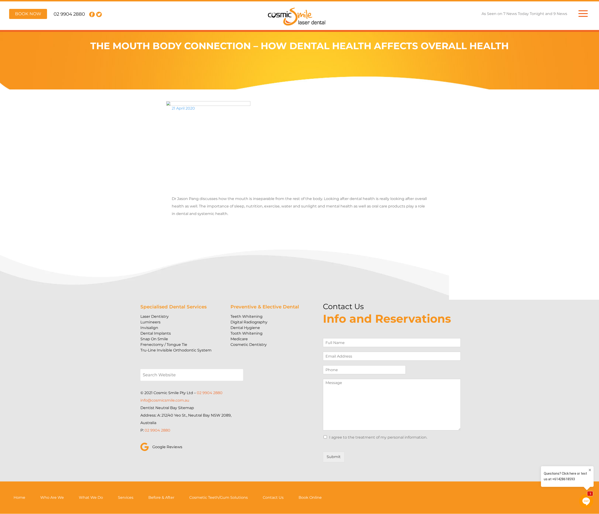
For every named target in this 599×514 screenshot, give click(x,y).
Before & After (161, 497)
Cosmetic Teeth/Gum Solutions (218, 497)
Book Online (310, 497)
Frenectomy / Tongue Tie (163, 344)
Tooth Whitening (246, 333)
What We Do (91, 497)
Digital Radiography (248, 322)
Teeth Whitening (246, 316)
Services (125, 497)
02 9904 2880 (69, 14)
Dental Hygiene (245, 327)
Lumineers (150, 322)
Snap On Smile (154, 339)
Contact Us (273, 497)
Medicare (239, 339)
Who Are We (52, 497)
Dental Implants (155, 333)
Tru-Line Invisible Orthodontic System (176, 350)
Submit (334, 457)
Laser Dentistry (154, 316)
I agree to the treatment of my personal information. (378, 437)
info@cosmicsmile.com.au (164, 400)
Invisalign (149, 327)
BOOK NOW (28, 13)
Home (19, 497)
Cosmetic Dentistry (248, 344)
